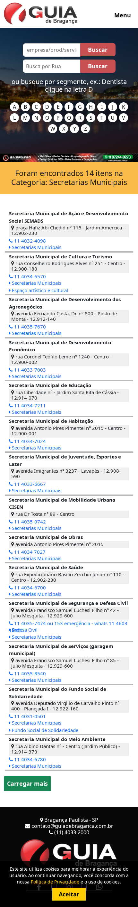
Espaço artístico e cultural (39, 290)
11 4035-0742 (29, 521)
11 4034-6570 (29, 276)
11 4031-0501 (29, 716)
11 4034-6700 (29, 587)
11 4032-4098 (29, 240)
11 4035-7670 (29, 326)
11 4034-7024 (29, 441)
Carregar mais (27, 783)
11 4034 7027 (29, 552)
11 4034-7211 (29, 405)
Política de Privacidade (55, 882)
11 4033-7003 (29, 369)
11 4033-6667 (29, 484)
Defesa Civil (24, 629)
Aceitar (69, 894)
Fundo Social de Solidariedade (44, 730)
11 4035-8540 (29, 673)
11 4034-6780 (29, 759)
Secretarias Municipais (36, 247)
